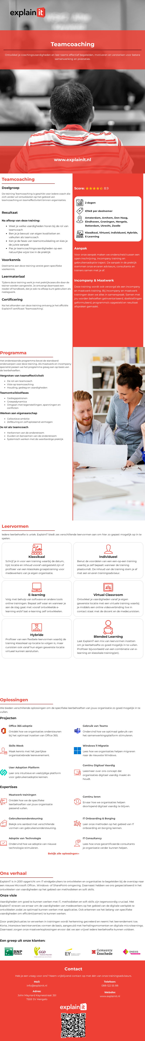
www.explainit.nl (72, 159)
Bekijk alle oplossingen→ (63, 853)
